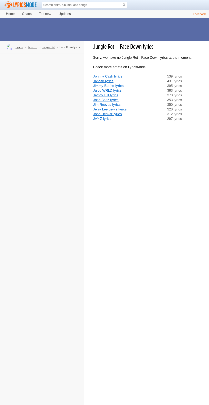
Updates (65, 14)
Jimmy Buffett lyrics (108, 86)
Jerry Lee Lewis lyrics (110, 109)
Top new (45, 14)
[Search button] (124, 4)
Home (10, 14)
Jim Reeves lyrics (107, 105)
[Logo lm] (20, 4)
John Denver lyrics (107, 114)
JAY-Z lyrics (102, 119)
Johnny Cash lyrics (107, 76)
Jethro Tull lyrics (105, 95)
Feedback (199, 14)
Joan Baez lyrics (106, 100)
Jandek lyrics (103, 81)
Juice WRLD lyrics (107, 90)
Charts (27, 14)
